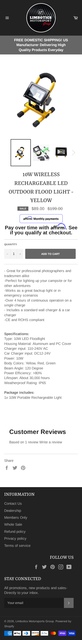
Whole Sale (13, 524)
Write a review (50, 442)
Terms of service (17, 546)
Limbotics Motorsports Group (35, 621)
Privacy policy (15, 539)
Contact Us (13, 504)
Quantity (10, 244)
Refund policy (15, 532)
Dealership (12, 511)
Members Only (15, 518)
